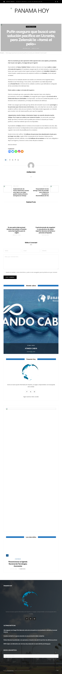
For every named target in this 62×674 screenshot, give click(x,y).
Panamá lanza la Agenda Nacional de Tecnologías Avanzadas (17, 564)
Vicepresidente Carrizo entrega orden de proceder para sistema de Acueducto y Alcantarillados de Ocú (41, 192)
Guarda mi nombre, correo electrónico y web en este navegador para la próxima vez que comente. (31, 272)
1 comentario (22, 568)
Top (57, 670)
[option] (31, 321)
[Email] (3, 76)
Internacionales (31, 26)
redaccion (27, 48)
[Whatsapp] (15, 151)
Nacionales (18, 559)
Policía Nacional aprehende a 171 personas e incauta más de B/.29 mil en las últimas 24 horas (30, 640)
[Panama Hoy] (31, 13)
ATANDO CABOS (31, 345)
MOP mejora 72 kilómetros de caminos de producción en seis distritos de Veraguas (27, 644)
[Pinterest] (3, 72)
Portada (2, 53)
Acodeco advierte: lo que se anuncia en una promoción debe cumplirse (30, 1)
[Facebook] (3, 64)
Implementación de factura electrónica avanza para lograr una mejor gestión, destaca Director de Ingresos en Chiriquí (21, 192)
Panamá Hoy (10, 670)
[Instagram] (19, 151)
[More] (22, 151)
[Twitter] (3, 68)
